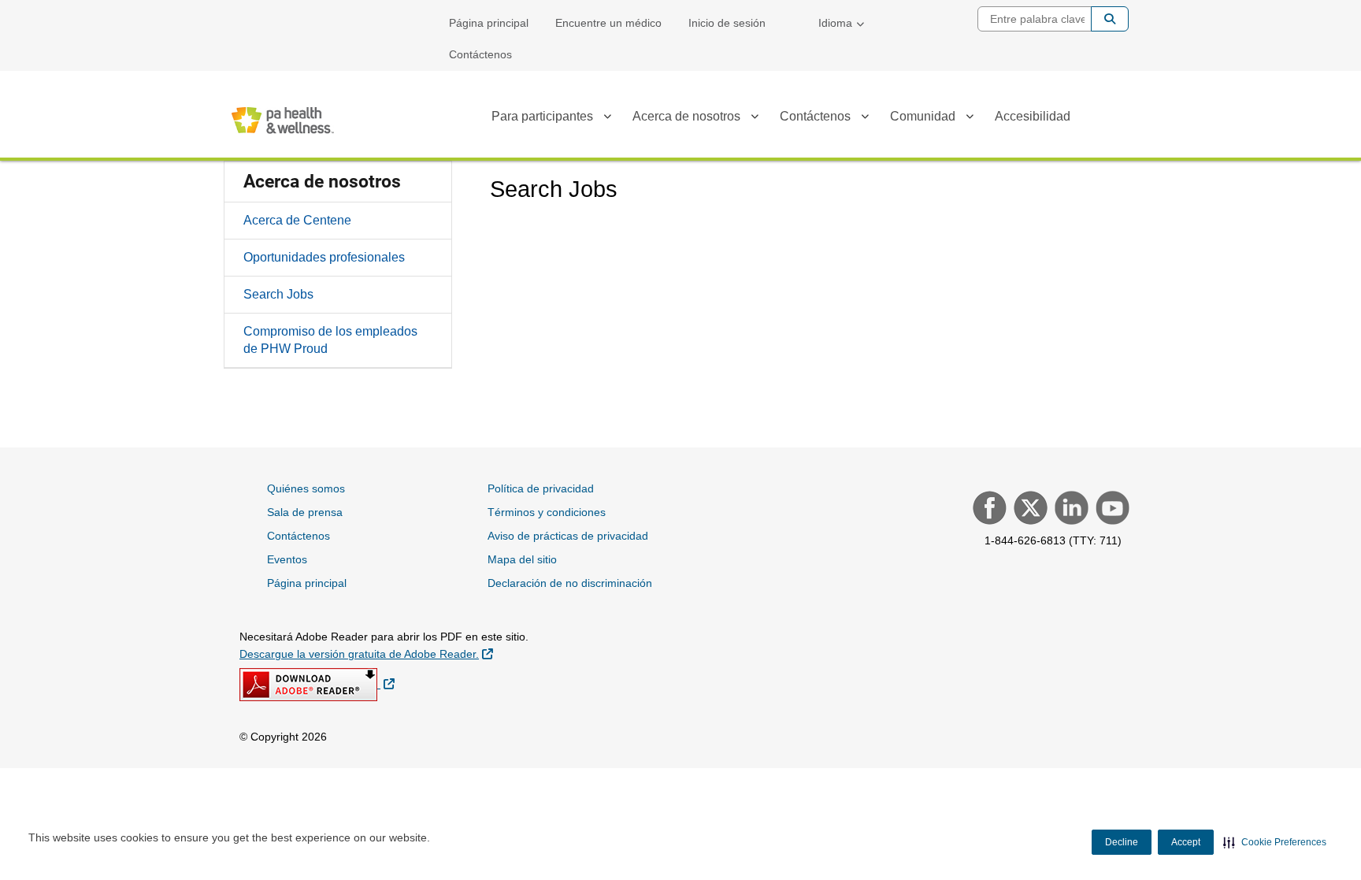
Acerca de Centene (297, 220)
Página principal (488, 23)
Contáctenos (480, 54)
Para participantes (542, 116)
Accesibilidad (1032, 116)
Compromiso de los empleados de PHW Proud (330, 340)
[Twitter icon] (1028, 510)
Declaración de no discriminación (570, 583)
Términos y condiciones (547, 512)
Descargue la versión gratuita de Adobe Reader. (366, 653)
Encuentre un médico (608, 23)
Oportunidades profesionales (324, 257)
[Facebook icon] (988, 510)
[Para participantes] (607, 119)
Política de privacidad (541, 488)
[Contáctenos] (864, 119)
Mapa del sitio (522, 559)
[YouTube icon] (1110, 510)
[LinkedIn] (1069, 510)
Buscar (1110, 19)
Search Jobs (278, 294)
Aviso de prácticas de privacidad (568, 535)
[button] (1274, 842)
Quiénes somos (306, 488)
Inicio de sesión (727, 23)
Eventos (287, 559)
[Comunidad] (969, 119)
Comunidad (922, 116)
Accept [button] (1185, 842)
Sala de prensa (305, 512)
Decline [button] (1121, 842)
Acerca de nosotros (686, 116)
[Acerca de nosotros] (754, 119)
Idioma (835, 23)
